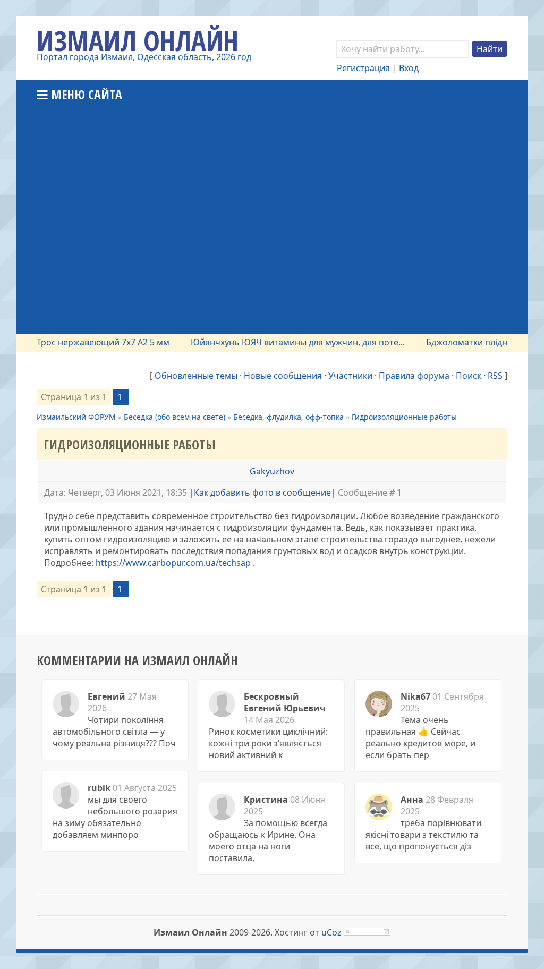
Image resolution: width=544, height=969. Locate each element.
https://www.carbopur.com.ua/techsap (173, 562)
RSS (495, 375)
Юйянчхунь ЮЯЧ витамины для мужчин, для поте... (288, 342)
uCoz (331, 932)
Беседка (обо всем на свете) (174, 417)
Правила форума (414, 375)
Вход (409, 68)
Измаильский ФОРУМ (76, 417)
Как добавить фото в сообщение (262, 492)
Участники (350, 375)
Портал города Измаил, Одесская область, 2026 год (144, 57)
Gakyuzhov (272, 471)
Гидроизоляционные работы (404, 417)
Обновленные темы (196, 375)
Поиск (468, 375)
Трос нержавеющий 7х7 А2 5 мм (93, 342)
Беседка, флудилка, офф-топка (288, 417)
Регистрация (363, 68)
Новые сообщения (283, 375)
